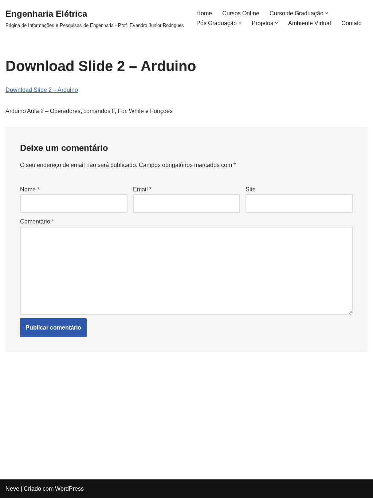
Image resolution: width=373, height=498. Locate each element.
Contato (351, 23)
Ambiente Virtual (309, 23)
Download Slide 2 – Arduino (41, 90)
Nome (29, 189)
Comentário (37, 221)
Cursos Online (240, 13)
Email (142, 189)
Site (251, 189)
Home (204, 13)
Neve (12, 489)
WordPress (69, 489)
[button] (326, 13)
